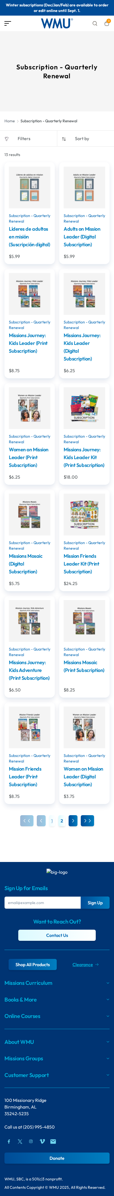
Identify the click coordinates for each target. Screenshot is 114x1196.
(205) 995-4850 (39, 1127)
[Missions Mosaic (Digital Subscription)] (29, 514)
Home (9, 120)
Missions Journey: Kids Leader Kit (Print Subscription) (84, 457)
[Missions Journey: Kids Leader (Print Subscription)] (29, 294)
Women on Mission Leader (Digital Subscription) (83, 777)
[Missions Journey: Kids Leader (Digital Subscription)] (84, 294)
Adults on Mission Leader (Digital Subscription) (82, 237)
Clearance (82, 964)
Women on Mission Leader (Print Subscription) (28, 457)
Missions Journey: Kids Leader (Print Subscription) (28, 343)
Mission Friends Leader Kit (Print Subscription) (81, 564)
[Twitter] (19, 1141)
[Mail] (53, 1141)
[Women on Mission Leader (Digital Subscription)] (84, 727)
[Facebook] (8, 1141)
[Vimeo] (42, 1141)
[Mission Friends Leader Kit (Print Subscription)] (84, 514)
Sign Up (95, 902)
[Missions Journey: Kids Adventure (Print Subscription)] (29, 621)
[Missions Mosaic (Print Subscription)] (84, 621)
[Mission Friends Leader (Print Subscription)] (29, 727)
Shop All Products (32, 964)
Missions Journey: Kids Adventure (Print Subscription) (29, 670)
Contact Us (57, 935)
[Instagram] (31, 1141)
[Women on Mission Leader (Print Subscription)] (29, 408)
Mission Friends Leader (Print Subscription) (25, 777)
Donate (57, 1158)
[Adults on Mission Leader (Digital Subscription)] (84, 187)
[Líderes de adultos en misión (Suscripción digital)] (29, 187)
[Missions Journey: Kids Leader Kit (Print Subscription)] (84, 408)
